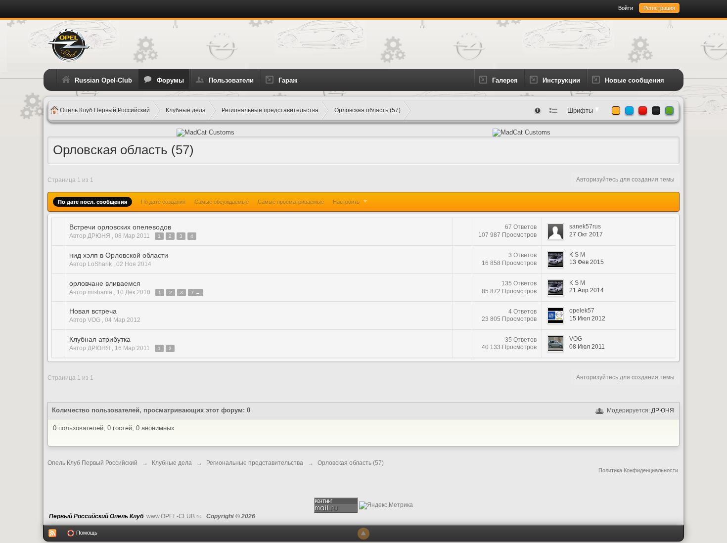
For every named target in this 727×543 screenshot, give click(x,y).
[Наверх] (363, 534)
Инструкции (561, 80)
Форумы (170, 80)
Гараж (287, 80)
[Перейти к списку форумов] (68, 44)
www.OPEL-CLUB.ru (174, 516)
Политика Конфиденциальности (638, 470)
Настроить (347, 202)
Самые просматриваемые (291, 202)
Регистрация (659, 8)
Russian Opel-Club (103, 80)
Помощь (86, 533)
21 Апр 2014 (586, 290)
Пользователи (231, 80)
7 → (195, 292)
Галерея (505, 80)
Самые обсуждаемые (221, 202)
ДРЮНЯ (662, 410)
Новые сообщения (634, 80)
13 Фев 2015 (586, 262)
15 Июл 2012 (587, 318)
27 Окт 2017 (586, 234)
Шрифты (581, 110)
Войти (625, 8)
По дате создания (163, 202)
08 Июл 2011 (587, 346)
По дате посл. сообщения (92, 202)
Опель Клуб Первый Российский (92, 462)
